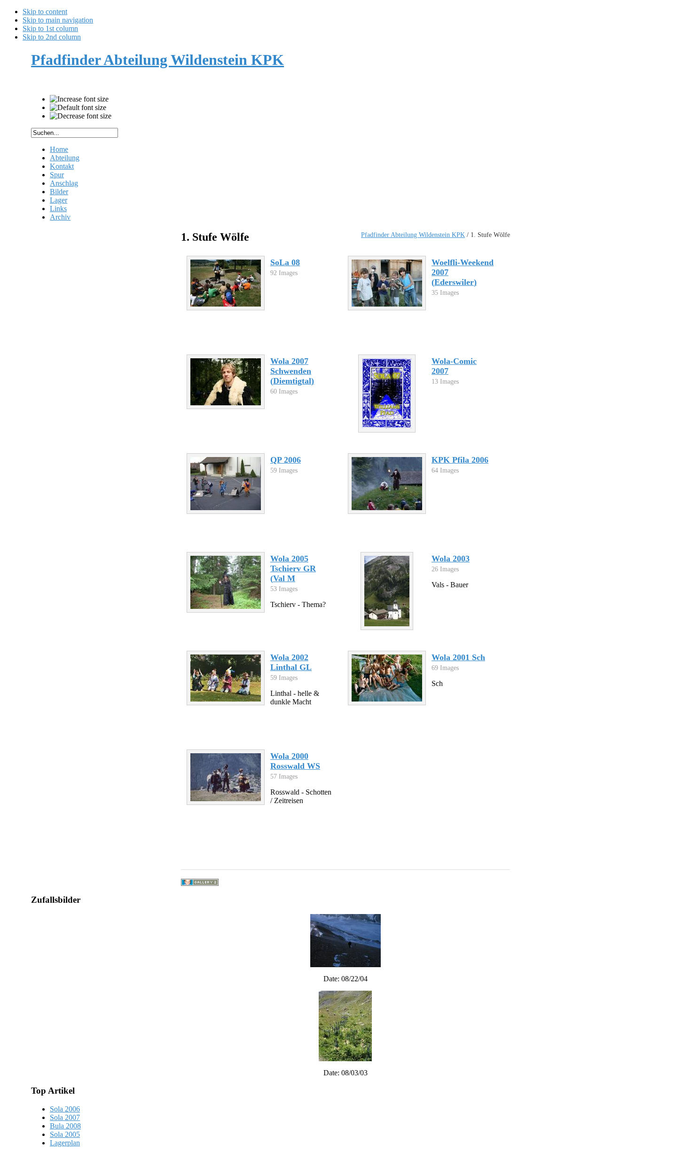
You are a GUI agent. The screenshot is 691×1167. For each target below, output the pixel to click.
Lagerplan (65, 1143)
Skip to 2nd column (52, 37)
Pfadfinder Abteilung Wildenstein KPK (413, 234)
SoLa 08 (285, 262)
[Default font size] (78, 107)
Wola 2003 (451, 558)
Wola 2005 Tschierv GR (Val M (293, 568)
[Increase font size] (79, 99)
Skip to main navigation (58, 20)
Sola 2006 (65, 1109)
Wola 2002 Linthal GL (291, 662)
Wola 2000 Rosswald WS (295, 761)
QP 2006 (285, 460)
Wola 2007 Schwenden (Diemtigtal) (292, 371)
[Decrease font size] (80, 116)
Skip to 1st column (50, 28)
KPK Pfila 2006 (460, 460)
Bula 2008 (65, 1126)
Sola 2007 (65, 1117)
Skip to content (45, 12)
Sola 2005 (65, 1134)
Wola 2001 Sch (458, 657)
